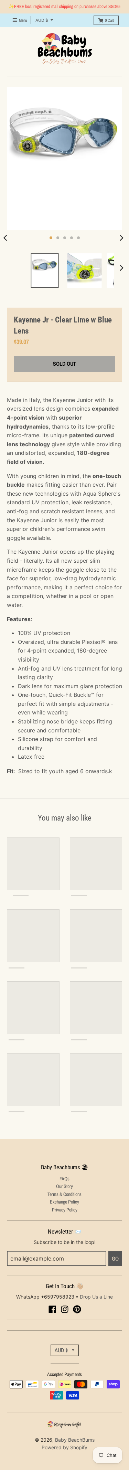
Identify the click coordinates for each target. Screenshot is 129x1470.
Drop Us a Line (96, 1297)
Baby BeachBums (75, 1440)
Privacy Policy (64, 1210)
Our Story (64, 1186)
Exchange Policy (64, 1202)
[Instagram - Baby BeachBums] (65, 1309)
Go (115, 1258)
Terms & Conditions (64, 1194)
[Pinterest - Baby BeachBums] (77, 1309)
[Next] (121, 237)
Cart (109, 20)
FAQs (64, 1179)
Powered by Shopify (64, 1447)
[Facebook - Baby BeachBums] (52, 1309)
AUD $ (41, 20)
